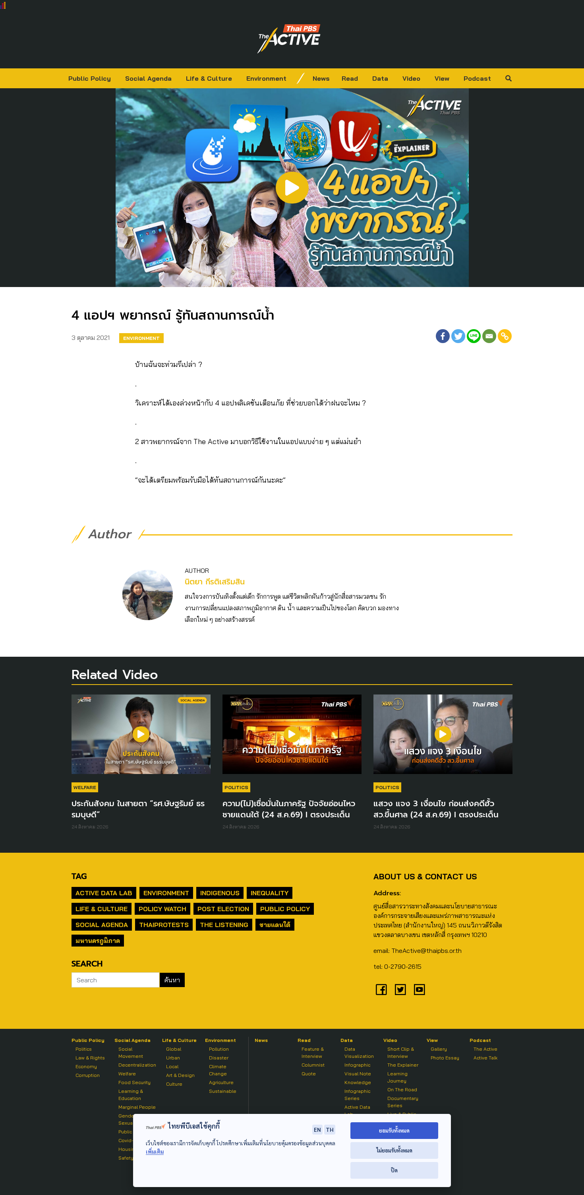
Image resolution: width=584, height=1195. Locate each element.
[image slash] (301, 78)
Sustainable (222, 1091)
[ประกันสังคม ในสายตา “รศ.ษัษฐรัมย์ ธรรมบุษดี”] (141, 738)
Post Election (223, 909)
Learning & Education (130, 1094)
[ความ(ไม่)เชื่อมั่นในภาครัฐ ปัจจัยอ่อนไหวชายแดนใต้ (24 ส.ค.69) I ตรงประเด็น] (292, 738)
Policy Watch (162, 909)
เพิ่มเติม (155, 1151)
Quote (309, 1074)
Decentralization (137, 1065)
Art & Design (180, 1075)
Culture (174, 1084)
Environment (266, 78)
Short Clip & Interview (400, 1052)
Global (173, 1049)
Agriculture (221, 1082)
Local (172, 1066)
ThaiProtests (164, 925)
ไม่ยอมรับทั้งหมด (394, 1150)
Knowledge (357, 1082)
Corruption (87, 1075)
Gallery (439, 1049)
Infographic (357, 1065)
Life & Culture (209, 78)
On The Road (402, 1089)
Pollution (219, 1049)
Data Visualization (359, 1052)
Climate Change (218, 1070)
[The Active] (289, 39)
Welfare (84, 787)
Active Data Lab (103, 893)
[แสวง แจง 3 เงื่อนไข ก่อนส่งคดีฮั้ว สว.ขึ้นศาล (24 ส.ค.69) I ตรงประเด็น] (442, 738)
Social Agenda (148, 78)
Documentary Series (402, 1101)
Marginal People (137, 1107)
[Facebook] (443, 336)
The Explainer (402, 1065)
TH (330, 1129)
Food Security (134, 1082)
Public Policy (89, 78)
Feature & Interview (313, 1052)
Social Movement (130, 1052)
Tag (79, 876)
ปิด (394, 1170)
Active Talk (485, 1058)
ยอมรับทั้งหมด (394, 1130)
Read (350, 78)
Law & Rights (90, 1058)
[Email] (489, 336)
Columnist (313, 1065)
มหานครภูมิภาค (97, 941)
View (442, 78)
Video (411, 78)
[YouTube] (419, 989)
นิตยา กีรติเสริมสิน (215, 582)
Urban (173, 1058)
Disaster (218, 1058)
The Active (485, 1049)
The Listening (224, 925)
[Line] (474, 336)
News (321, 78)
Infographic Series (357, 1094)
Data (380, 78)
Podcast (477, 78)
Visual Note (357, 1074)
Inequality (269, 893)
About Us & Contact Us (425, 876)
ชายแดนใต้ (274, 925)
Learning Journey (397, 1077)
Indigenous (220, 893)
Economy (86, 1066)
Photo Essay (445, 1058)
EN (317, 1129)
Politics (236, 787)
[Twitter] (458, 336)
